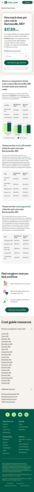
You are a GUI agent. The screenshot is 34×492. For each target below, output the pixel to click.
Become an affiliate (24, 449)
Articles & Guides (23, 427)
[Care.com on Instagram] (26, 415)
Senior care (6, 453)
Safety (20, 424)
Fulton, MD (7, 196)
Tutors (4, 450)
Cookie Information (24, 485)
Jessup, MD (7, 253)
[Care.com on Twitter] (14, 415)
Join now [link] (27, 2)
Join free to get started (16, 63)
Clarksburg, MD (8, 240)
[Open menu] (2, 2)
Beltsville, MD (8, 189)
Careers (5, 427)
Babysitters (6, 439)
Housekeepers (7, 448)
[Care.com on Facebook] (7, 415)
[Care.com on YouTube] (20, 415)
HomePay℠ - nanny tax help (25, 440)
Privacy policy (6, 432)
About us (5, 424)
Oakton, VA (7, 192)
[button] (17, 8)
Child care (5, 445)
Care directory (23, 452)
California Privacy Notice (11, 485)
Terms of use (6, 429)
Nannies (5, 442)
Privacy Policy (20, 483)
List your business (24, 444)
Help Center (22, 429)
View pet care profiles (17, 310)
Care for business (23, 447)
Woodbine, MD (8, 244)
